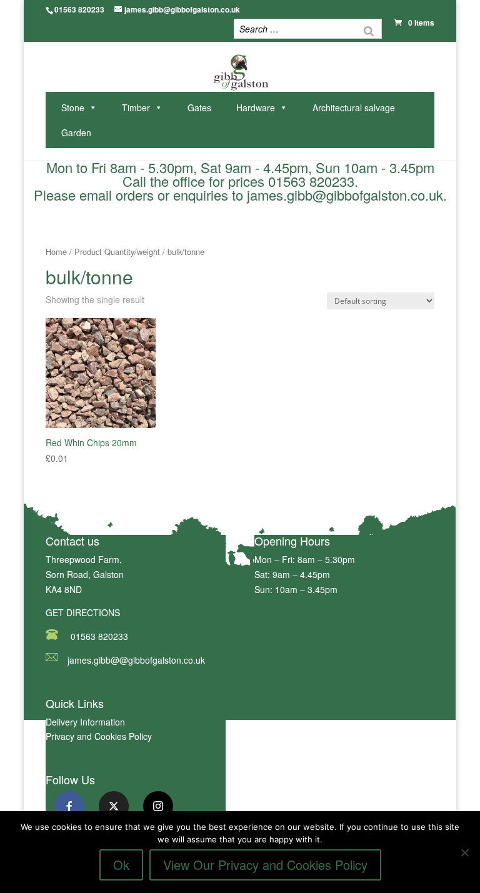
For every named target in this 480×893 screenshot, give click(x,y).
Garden (76, 132)
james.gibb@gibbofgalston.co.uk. (347, 194)
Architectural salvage (353, 107)
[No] (464, 852)
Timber (136, 107)
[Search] (368, 30)
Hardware (255, 107)
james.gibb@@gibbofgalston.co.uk (136, 660)
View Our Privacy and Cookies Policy (265, 865)
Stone (72, 107)
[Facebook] (69, 806)
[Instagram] (158, 806)
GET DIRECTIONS (83, 612)
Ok (121, 865)
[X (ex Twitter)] (114, 806)
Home (56, 251)
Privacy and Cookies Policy (99, 736)
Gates (199, 107)
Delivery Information (85, 722)
